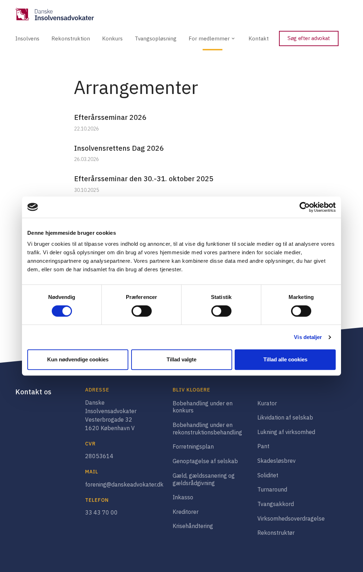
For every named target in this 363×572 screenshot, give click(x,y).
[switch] (142, 311)
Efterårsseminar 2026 (110, 117)
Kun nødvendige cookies (77, 359)
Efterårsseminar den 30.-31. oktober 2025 (143, 178)
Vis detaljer (308, 337)
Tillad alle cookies (285, 359)
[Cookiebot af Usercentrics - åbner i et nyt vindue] (305, 207)
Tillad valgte (181, 359)
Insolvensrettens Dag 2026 (119, 148)
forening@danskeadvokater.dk (124, 484)
